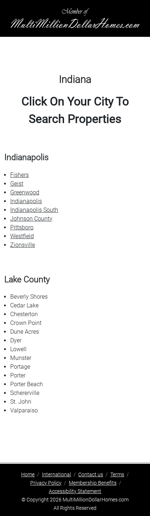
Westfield (22, 236)
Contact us (90, 474)
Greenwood (24, 192)
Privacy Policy (46, 483)
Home (28, 474)
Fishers (19, 174)
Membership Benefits (93, 483)
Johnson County (31, 218)
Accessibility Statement (75, 491)
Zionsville (22, 244)
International (56, 474)
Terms (117, 474)
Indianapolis (26, 201)
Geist (16, 183)
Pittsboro (21, 227)
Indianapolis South (34, 209)
